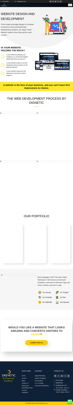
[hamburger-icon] (70, 5)
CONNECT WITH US (36, 342)
